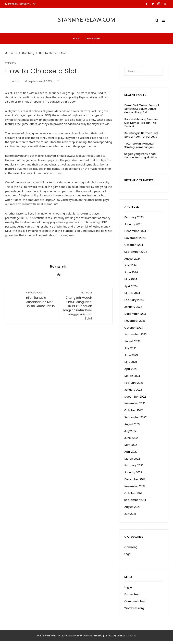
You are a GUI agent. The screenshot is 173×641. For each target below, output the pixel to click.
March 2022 (132, 459)
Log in (128, 587)
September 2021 (135, 500)
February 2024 (134, 300)
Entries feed (132, 594)
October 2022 (133, 410)
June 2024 (131, 272)
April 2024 (131, 286)
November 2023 (134, 321)
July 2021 (130, 514)
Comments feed (135, 601)
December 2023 (135, 314)
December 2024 (135, 231)
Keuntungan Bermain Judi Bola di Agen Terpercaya (141, 135)
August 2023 (132, 341)
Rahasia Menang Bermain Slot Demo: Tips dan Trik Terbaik (141, 122)
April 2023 (130, 369)
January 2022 (133, 472)
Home (76, 38)
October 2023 (133, 328)
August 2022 (132, 424)
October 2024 (133, 245)
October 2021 (133, 493)
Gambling (10, 63)
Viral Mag (110, 635)
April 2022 (130, 452)
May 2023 (130, 362)
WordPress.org (134, 608)
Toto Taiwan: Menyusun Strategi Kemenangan (139, 145)
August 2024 (132, 259)
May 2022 (130, 445)
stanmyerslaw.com (86, 19)
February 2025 (134, 217)
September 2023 (135, 334)
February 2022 (133, 465)
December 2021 (134, 479)
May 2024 (130, 279)
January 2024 (133, 307)
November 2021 (134, 486)
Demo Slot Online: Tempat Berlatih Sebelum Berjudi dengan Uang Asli (141, 108)
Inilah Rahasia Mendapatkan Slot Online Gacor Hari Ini (40, 299)
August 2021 (132, 507)
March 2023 (132, 376)
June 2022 (131, 438)
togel (127, 554)
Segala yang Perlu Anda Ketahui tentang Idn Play (140, 155)
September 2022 (135, 417)
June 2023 (131, 355)
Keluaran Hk (93, 38)
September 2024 (135, 252)
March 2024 (132, 293)
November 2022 (134, 403)
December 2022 (135, 397)
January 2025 (133, 224)
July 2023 (130, 348)
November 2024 (135, 238)
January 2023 (133, 390)
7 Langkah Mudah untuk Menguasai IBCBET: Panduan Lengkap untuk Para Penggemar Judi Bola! (77, 305)
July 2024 (130, 265)
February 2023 (133, 383)
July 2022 (130, 431)
